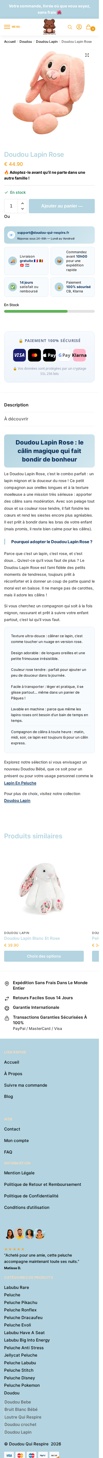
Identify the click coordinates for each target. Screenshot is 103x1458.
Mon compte (16, 1140)
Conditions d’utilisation (26, 1207)
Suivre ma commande (25, 1085)
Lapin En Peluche (20, 783)
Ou (7, 216)
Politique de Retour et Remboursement (42, 1184)
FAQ (8, 1152)
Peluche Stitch (19, 1370)
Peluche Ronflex (20, 1309)
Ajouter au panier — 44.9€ (62, 208)
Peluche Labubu (20, 1362)
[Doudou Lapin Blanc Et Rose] (44, 888)
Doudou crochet (20, 1424)
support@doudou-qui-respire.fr (43, 232)
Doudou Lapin (47, 41)
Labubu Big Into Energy (27, 1340)
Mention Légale (19, 1172)
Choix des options (44, 956)
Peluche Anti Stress (24, 1347)
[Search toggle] (70, 27)
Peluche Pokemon (22, 1385)
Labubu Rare (16, 1287)
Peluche (12, 1294)
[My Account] (79, 27)
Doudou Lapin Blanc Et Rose (32, 938)
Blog (8, 1096)
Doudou (26, 41)
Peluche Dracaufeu (23, 1317)
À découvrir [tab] (16, 419)
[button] (87, 55)
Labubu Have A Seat (24, 1332)
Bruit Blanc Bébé (21, 1409)
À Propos (13, 1073)
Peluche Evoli (17, 1325)
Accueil (10, 41)
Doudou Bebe (17, 1402)
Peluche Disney (19, 1377)
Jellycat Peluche (20, 1355)
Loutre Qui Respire (22, 1417)
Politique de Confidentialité (31, 1195)
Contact (12, 1129)
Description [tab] (16, 405)
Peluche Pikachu (20, 1302)
